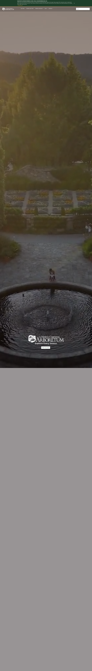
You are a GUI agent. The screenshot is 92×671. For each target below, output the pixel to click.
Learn (46, 8)
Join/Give (50, 8)
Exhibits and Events (39, 8)
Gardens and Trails (29, 8)
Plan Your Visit (45, 347)
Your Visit (22, 8)
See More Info (20, 5)
